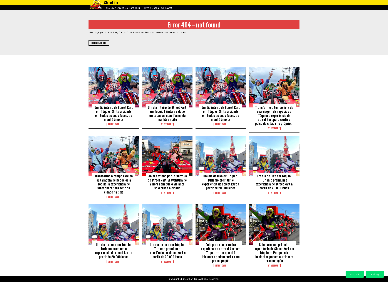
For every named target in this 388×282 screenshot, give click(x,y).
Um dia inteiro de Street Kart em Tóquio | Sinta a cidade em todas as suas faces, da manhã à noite (113, 113)
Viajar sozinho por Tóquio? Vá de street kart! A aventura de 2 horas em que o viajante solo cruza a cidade (167, 182)
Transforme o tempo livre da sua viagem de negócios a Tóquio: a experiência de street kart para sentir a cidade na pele (114, 184)
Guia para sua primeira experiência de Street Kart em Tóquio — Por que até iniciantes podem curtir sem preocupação (274, 253)
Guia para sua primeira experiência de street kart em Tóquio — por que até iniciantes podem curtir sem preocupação (220, 253)
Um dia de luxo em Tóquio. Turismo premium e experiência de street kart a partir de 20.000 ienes (220, 182)
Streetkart (113, 124)
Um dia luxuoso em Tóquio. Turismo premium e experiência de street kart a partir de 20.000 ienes (113, 251)
